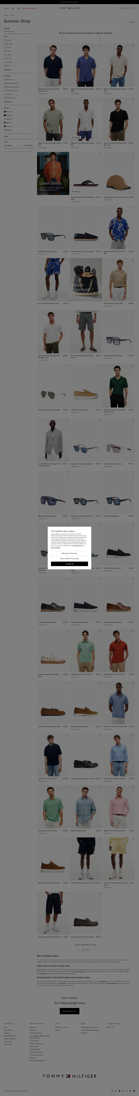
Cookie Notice (77, 545)
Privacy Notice (55, 548)
